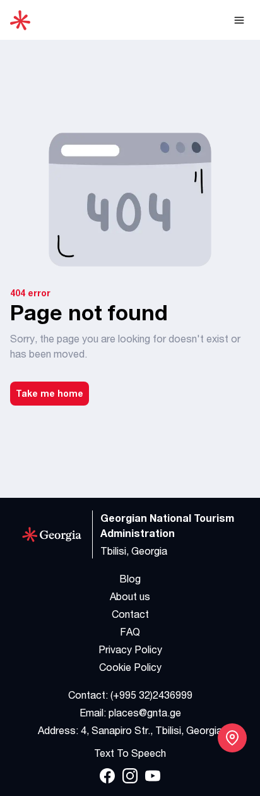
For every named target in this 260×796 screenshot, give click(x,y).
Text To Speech (130, 753)
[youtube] (152, 775)
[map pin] (232, 737)
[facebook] (107, 775)
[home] (20, 20)
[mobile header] (239, 20)
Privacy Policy (130, 649)
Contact (130, 614)
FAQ (130, 631)
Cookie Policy (130, 667)
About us (130, 596)
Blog (130, 578)
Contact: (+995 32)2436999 (130, 695)
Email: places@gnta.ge (130, 712)
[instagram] (130, 775)
